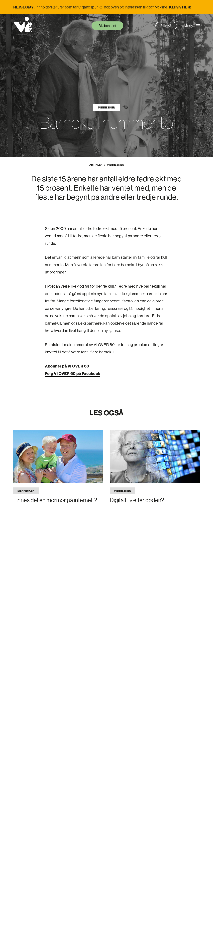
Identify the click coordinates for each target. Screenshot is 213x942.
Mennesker (106, 107)
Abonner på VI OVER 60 (67, 366)
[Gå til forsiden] (22, 26)
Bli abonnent (107, 26)
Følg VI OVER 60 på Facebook (72, 373)
